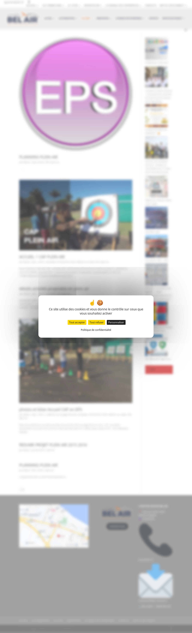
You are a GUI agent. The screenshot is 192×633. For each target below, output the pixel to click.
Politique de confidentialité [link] (96, 330)
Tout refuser (97, 322)
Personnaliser (116, 322)
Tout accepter (77, 322)
